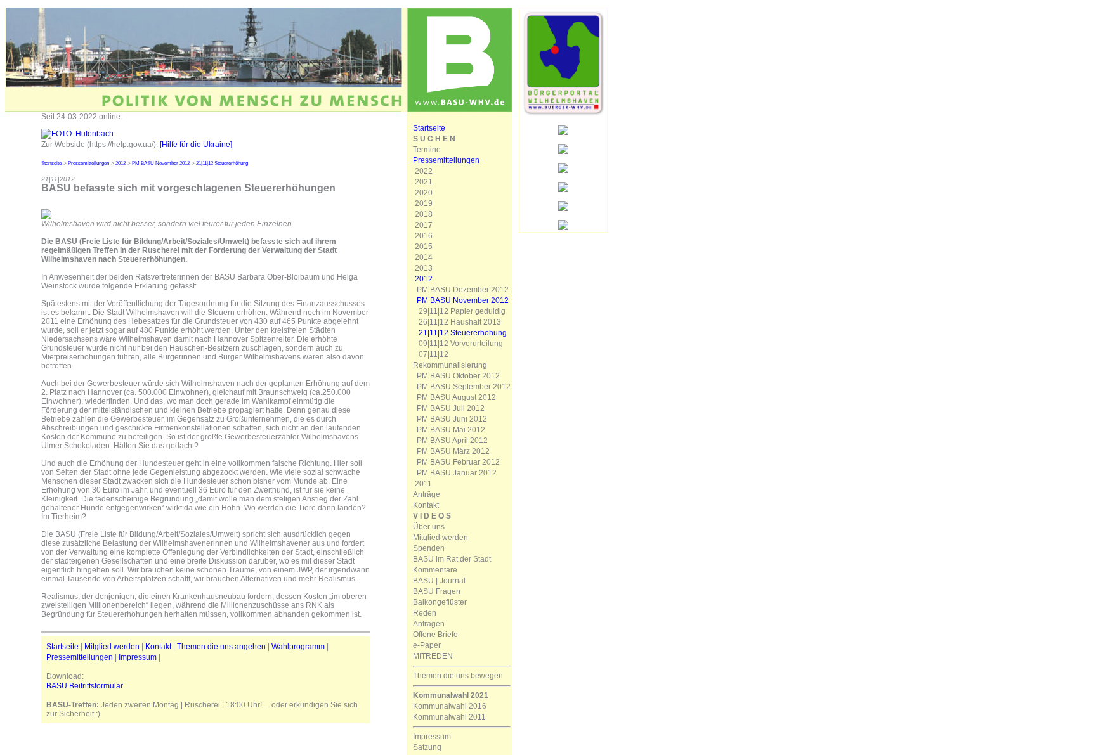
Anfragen (429, 623)
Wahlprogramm (298, 646)
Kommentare (435, 569)
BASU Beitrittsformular (84, 685)
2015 (424, 246)
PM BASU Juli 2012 (451, 408)
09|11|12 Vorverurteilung (461, 343)
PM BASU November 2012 (161, 163)
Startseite (51, 163)
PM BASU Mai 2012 (451, 429)
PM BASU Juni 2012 (452, 419)
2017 (424, 225)
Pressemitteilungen (88, 163)
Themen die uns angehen (221, 646)
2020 (424, 192)
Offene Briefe (435, 634)
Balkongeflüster (440, 602)
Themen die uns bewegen (458, 675)
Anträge (426, 494)
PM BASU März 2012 (453, 451)
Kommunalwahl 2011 (449, 717)
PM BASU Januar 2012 (457, 472)
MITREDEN (433, 656)
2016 (424, 235)
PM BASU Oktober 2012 (458, 375)
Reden (424, 613)
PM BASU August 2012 (456, 397)
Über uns (429, 526)
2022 (424, 171)
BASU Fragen (436, 591)
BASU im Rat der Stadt (452, 559)
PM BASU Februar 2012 (458, 462)
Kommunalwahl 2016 (449, 706)
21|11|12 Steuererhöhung (222, 163)
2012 (120, 163)
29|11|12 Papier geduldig (462, 311)
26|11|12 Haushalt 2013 (460, 322)
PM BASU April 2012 (452, 440)
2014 (424, 257)
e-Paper (427, 645)
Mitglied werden (112, 646)
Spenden (429, 548)
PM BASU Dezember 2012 (463, 289)
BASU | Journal (439, 580)
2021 (424, 181)
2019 (424, 203)
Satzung (427, 747)
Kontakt (158, 646)
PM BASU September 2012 (464, 386)
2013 (424, 268)
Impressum (138, 657)
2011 (423, 483)
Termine (427, 149)
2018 (424, 214)
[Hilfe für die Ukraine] (196, 144)
